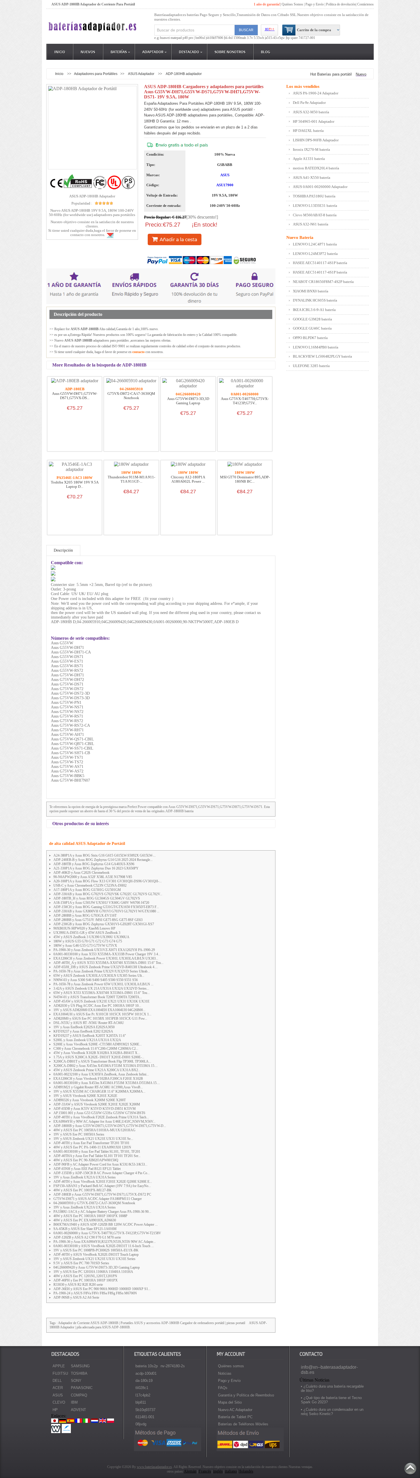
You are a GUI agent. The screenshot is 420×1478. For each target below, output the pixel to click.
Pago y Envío (229, 1380)
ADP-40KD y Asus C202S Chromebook (81, 873)
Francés (205, 1471)
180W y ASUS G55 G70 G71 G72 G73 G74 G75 (87, 941)
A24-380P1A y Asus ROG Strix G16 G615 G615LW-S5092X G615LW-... (104, 855)
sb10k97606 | (215, 38)
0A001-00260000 (245, 394)
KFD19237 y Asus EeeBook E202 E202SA (83, 1031)
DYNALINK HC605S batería (315, 300)
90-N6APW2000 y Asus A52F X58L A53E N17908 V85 (92, 877)
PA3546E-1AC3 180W (75, 478)
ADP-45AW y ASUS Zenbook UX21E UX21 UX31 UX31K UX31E (101, 1001)
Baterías (119, 51)
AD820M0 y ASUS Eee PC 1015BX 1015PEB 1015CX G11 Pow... (100, 1019)
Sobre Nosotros (230, 51)
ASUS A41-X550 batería (311, 177)
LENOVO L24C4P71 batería (315, 244)
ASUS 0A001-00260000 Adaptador (320, 187)
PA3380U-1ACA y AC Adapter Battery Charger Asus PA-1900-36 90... (102, 1212)
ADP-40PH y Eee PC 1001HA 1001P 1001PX (85, 1280)
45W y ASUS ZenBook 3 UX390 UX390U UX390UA (91, 937)
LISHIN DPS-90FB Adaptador (316, 140)
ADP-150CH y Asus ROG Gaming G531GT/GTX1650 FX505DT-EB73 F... (106, 907)
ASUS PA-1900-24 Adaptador (315, 93)
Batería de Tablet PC (235, 1417)
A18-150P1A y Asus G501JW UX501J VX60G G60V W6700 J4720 (101, 903)
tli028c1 (141, 1388)
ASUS (224, 175)
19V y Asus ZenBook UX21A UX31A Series (84, 1177)
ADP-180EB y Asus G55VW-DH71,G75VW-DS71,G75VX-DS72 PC (102, 1194)
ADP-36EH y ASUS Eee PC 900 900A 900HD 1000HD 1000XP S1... (102, 1289)
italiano (231, 1471)
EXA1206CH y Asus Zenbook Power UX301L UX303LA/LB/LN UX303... (105, 958)
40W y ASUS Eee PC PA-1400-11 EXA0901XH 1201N (92, 1147)
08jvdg (140, 1424)
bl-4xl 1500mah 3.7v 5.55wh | (245, 38)
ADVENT (78, 1410)
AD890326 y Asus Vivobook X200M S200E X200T (89, 1100)
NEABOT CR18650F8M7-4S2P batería (323, 282)
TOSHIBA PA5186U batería (314, 196)
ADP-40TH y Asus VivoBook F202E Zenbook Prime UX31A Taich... (101, 1117)
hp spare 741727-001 (300, 38)
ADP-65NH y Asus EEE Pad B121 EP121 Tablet (87, 1169)
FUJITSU (60, 1373)
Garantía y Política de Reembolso (246, 1395)
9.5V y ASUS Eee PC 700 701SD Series (81, 1263)
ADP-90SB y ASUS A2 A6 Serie (76, 1297)
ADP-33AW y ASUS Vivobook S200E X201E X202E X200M (96, 1104)
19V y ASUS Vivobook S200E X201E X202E (85, 1096)
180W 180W (131, 473)
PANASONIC (82, 1388)
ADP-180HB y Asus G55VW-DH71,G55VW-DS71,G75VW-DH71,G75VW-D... (109, 1126)
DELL (57, 1380)
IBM (74, 1402)
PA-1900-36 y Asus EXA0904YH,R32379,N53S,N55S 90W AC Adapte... (104, 1242)
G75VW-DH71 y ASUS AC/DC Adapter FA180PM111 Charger (97, 1199)
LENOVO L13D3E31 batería (315, 205)
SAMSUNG (80, 1366)
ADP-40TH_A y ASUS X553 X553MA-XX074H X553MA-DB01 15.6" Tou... (108, 963)
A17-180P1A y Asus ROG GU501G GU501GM (87, 890)
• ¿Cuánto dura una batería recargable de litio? (332, 1388)
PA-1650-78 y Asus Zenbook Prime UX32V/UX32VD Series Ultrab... (101, 971)
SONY (76, 1380)
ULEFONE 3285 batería (311, 366)
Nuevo (361, 74)
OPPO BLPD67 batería (310, 338)
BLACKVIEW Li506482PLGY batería (322, 356)
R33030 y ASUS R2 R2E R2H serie (78, 1285)
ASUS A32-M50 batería (311, 112)
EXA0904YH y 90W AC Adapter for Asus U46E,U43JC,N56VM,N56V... (104, 1122)
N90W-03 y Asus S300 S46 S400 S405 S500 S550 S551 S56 (95, 980)
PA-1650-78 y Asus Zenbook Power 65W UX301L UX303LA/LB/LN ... (103, 984)
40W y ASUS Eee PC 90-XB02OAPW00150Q (85, 1160)
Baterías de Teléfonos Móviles (243, 1424)
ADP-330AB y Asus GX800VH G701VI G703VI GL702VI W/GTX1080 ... (106, 911)
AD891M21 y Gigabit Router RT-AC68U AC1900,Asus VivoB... (98, 1087)
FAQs (222, 1388)
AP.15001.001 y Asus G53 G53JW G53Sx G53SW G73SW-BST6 (99, 1113)
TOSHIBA (79, 1373)
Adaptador (152, 51)
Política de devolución (341, 4)
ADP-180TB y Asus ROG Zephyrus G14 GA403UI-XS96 (93, 864)
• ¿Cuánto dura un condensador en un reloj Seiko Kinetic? (332, 1411)
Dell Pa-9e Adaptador (309, 102)
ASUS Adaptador (141, 74)
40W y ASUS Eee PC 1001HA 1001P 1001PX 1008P (90, 1216)
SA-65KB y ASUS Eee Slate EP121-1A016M (85, 1229)
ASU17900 (224, 185)
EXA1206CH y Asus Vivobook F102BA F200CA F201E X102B (98, 1079)
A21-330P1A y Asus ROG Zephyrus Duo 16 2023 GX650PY (96, 868)
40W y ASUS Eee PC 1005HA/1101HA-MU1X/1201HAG (94, 1130)
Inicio (59, 51)
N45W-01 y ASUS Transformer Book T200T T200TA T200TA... (97, 997)
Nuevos (88, 51)
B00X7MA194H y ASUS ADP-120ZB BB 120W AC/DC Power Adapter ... (105, 1225)
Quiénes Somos (292, 4)
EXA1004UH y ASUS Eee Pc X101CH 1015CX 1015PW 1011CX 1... (102, 1014)
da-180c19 (144, 1380)
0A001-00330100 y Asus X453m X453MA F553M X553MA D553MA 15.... (106, 1083)
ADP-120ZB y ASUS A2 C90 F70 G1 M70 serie (87, 1237)
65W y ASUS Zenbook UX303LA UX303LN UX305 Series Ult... (98, 976)
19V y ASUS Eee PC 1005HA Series (78, 1134)
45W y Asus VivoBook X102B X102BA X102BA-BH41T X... (96, 1053)
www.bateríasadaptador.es (154, 1467)
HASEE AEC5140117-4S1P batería (320, 263)
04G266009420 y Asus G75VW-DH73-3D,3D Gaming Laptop (96, 1267)
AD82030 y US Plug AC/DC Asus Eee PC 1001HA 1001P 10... (97, 1006)
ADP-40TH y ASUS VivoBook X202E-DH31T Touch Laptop (96, 1255)
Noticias (224, 1373)
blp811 (140, 1402)
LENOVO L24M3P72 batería (315, 253)
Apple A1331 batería (309, 158)
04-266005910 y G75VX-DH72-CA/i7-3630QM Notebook (94, 1203)
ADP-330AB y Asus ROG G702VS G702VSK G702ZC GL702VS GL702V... (107, 894)
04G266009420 (188, 394)
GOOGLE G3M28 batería (312, 319)
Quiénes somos (231, 1366)
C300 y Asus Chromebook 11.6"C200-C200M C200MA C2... (95, 1049)
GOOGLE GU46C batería (312, 328)
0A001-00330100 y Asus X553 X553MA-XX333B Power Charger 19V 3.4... (107, 954)
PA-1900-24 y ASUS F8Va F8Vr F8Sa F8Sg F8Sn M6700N (95, 1293)
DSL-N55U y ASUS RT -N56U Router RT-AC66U (88, 1023)
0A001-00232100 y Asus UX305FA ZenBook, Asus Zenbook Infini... (101, 1074)
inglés (218, 1471)
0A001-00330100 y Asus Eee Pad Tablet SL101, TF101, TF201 (96, 1152)
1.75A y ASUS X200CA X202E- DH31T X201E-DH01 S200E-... (98, 1057)
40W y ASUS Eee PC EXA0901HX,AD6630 (84, 1220)
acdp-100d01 (146, 1373)
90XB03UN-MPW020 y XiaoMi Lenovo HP (84, 928)
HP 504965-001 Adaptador (313, 121)
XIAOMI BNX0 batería (310, 291)
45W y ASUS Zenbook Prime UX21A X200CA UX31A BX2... (97, 1070)
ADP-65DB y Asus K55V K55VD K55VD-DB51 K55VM (94, 1109)
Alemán (190, 1471)
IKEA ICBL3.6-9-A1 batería (314, 310)
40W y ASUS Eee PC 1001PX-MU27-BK (82, 1190)
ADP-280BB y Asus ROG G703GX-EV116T (85, 916)
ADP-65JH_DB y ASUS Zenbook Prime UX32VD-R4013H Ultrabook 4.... (105, 967)
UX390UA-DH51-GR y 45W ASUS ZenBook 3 (86, 933)
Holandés (245, 1471)
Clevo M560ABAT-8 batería (315, 215)
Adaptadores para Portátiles (95, 74)
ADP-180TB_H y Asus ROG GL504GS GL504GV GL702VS (96, 898)
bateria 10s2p (146, 1366)
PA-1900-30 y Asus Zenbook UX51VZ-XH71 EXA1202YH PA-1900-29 (104, 950)
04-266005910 (131, 389)
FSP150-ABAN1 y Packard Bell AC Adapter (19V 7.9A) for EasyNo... (102, 1186)
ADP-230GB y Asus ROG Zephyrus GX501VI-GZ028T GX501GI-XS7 (103, 924)
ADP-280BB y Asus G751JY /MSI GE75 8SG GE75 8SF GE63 (98, 920)
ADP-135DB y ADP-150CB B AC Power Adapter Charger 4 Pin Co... (101, 1173)
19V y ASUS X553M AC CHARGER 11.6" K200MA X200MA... (99, 1091)
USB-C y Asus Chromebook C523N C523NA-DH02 (90, 885)
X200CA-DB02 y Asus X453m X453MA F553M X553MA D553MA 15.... (105, 1066)
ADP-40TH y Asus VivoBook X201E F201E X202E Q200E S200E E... (102, 1182)
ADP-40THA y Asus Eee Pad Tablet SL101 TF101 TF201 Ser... (97, 1156)
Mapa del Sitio (230, 1402)
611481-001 (144, 1417)
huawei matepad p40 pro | (177, 38)
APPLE (59, 1366)
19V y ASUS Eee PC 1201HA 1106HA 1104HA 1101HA (93, 1272)
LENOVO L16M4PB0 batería (315, 347)
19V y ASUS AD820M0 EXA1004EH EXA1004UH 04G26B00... (99, 1010)
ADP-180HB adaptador (184, 74)
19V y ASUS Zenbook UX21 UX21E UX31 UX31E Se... (93, 1139)
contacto (138, 352)
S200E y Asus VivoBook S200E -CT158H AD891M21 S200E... (97, 1044)
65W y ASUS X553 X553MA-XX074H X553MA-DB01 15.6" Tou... (101, 993)
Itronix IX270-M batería (311, 149)
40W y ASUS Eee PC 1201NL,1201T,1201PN (85, 1276)
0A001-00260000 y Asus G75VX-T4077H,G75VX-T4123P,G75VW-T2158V (107, 1233)
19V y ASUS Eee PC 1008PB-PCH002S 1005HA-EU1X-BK (96, 1250)
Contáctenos (365, 4)
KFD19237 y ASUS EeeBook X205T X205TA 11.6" (89, 1036)
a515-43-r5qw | (275, 38)
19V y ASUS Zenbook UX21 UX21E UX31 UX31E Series (94, 1259)
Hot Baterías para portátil (331, 74)
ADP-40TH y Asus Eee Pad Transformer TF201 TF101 (91, 1143)
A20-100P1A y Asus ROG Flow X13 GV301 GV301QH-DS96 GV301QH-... (107, 881)
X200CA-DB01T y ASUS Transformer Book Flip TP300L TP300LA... (102, 1061)
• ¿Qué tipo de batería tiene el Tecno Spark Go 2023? (331, 1400)
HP (55, 1410)
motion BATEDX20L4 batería (316, 168)
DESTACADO (189, 51)
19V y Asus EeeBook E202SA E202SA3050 (84, 1027)
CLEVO (59, 1402)
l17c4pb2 (142, 1395)
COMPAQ (79, 1395)
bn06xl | (200, 38)
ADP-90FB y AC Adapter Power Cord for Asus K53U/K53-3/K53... (100, 1164)
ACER (58, 1388)
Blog (265, 51)
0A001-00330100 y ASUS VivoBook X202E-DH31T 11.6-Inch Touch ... (103, 1246)
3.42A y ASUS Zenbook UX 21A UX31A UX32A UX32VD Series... (101, 988)
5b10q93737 (145, 1410)
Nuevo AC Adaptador (235, 1410)
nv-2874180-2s (173, 1366)
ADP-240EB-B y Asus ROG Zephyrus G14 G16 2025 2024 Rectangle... (103, 860)
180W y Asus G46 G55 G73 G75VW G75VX (85, 946)
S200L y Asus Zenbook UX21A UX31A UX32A (87, 1040)
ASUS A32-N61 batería (310, 224)
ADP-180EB (75, 389)
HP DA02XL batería (308, 130)
